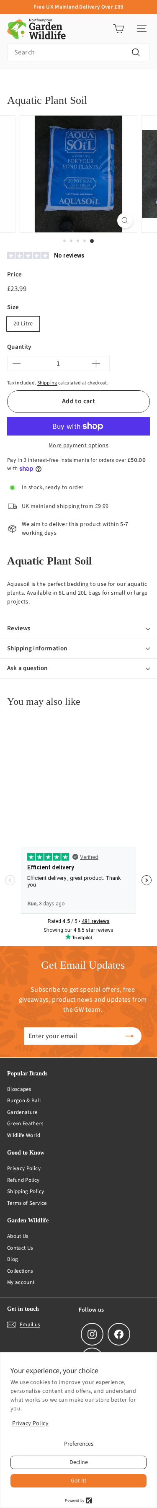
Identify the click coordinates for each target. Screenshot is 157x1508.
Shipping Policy (25, 1191)
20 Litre (23, 324)
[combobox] (78, 52)
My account (21, 1282)
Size (13, 307)
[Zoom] (125, 220)
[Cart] (118, 28)
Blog (12, 1259)
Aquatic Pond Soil (54, 82)
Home (14, 82)
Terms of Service (27, 1203)
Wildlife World (23, 1135)
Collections (20, 1271)
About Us (17, 1236)
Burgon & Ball (24, 1100)
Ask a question (27, 668)
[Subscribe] (130, 1036)
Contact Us (20, 1248)
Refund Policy (23, 1180)
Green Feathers (25, 1123)
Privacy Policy (24, 1168)
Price (14, 274)
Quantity (19, 347)
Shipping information (37, 648)
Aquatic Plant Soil (108, 82)
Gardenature (22, 1112)
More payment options (78, 445)
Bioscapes (19, 1089)
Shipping (47, 383)
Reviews (19, 628)
